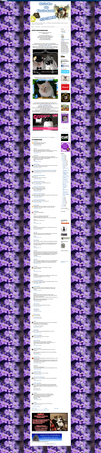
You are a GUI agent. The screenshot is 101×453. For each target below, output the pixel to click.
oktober (64, 163)
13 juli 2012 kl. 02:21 (37, 327)
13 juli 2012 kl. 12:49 (37, 345)
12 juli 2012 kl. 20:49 (38, 290)
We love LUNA (36, 340)
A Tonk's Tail (36, 205)
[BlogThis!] (51, 137)
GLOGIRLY (35, 211)
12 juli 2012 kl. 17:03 (37, 223)
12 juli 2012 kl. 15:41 (37, 152)
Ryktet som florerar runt (65, 185)
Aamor (35, 232)
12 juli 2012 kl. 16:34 (37, 178)
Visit (65, 132)
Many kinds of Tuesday (65, 187)
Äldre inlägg (56, 408)
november (64, 162)
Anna (34, 148)
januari (64, 203)
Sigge (35, 293)
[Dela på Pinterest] (53, 137)
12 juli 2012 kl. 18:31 (37, 256)
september (65, 164)
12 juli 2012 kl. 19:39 (37, 271)
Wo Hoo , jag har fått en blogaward (66, 194)
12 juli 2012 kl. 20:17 (37, 283)
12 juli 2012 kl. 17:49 (37, 247)
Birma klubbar (37, 26)
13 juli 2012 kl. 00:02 (38, 318)
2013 (63, 158)
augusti (64, 165)
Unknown (35, 141)
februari (64, 202)
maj (63, 198)
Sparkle (35, 259)
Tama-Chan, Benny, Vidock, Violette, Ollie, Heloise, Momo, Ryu (44, 170)
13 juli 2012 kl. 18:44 (37, 354)
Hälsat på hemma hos (66, 190)
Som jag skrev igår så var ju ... (66, 170)
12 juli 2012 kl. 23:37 (37, 311)
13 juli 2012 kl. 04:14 (37, 337)
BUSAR (64, 195)
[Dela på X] (52, 137)
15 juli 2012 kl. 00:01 (38, 380)
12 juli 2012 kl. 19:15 (37, 263)
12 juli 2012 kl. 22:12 (37, 306)
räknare (62, 57)
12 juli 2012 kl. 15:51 (37, 161)
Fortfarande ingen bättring (66, 177)
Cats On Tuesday (65, 175)
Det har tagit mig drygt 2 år (65, 179)
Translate (64, 32)
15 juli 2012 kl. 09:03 (38, 399)
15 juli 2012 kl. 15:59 (37, 404)
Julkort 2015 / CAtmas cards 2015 (47, 26)
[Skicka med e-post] (50, 137)
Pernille (35, 266)
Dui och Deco (36, 286)
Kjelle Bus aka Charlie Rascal (39, 175)
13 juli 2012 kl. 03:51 (37, 332)
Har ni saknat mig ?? (66, 168)
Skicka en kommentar (36, 406)
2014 (63, 157)
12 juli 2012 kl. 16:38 (37, 202)
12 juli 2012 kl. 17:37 (37, 229)
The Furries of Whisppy (38, 280)
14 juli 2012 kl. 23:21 (37, 374)
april (63, 199)
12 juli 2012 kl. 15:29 (37, 145)
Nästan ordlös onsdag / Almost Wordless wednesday (66, 173)
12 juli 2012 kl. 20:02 (38, 277)
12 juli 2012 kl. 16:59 (37, 208)
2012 (63, 159)
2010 (63, 206)
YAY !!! (64, 188)
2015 (63, 156)
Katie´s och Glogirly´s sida (45, 104)
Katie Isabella (36, 164)
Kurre (34, 226)
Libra (34, 392)
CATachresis (36, 303)
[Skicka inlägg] (49, 137)
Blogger (54, 443)
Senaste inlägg (34, 408)
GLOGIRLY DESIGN (47, 45)
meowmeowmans (36, 348)
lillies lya (35, 155)
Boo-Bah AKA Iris (37, 371)
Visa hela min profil (64, 53)
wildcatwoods (36, 314)
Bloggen (32, 26)
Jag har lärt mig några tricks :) (65, 192)
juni (63, 197)
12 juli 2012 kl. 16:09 (37, 167)
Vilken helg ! (65, 183)
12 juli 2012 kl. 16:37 (37, 197)
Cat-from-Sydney (37, 383)
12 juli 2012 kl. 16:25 (37, 172)
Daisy (34, 402)
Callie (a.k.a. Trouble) (37, 335)
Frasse (35, 250)
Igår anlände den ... (66, 180)
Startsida (45, 408)
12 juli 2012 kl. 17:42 (37, 237)
